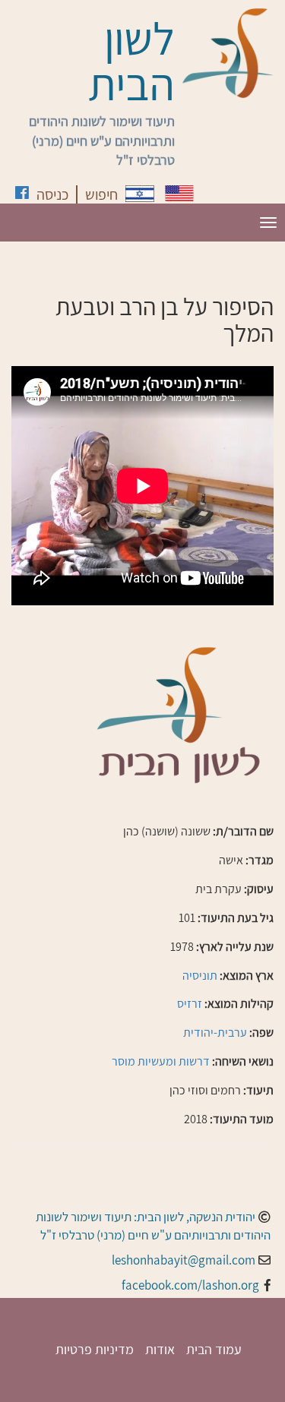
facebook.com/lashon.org (190, 1285)
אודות (160, 1349)
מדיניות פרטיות (94, 1349)
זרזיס (189, 1004)
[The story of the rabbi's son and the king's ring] (179, 193)
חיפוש (101, 194)
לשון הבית (131, 60)
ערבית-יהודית (215, 1032)
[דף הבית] (228, 53)
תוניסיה (199, 976)
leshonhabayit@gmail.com (183, 1260)
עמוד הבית (214, 1349)
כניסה (52, 194)
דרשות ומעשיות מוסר (161, 1061)
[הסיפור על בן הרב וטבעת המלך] (139, 193)
